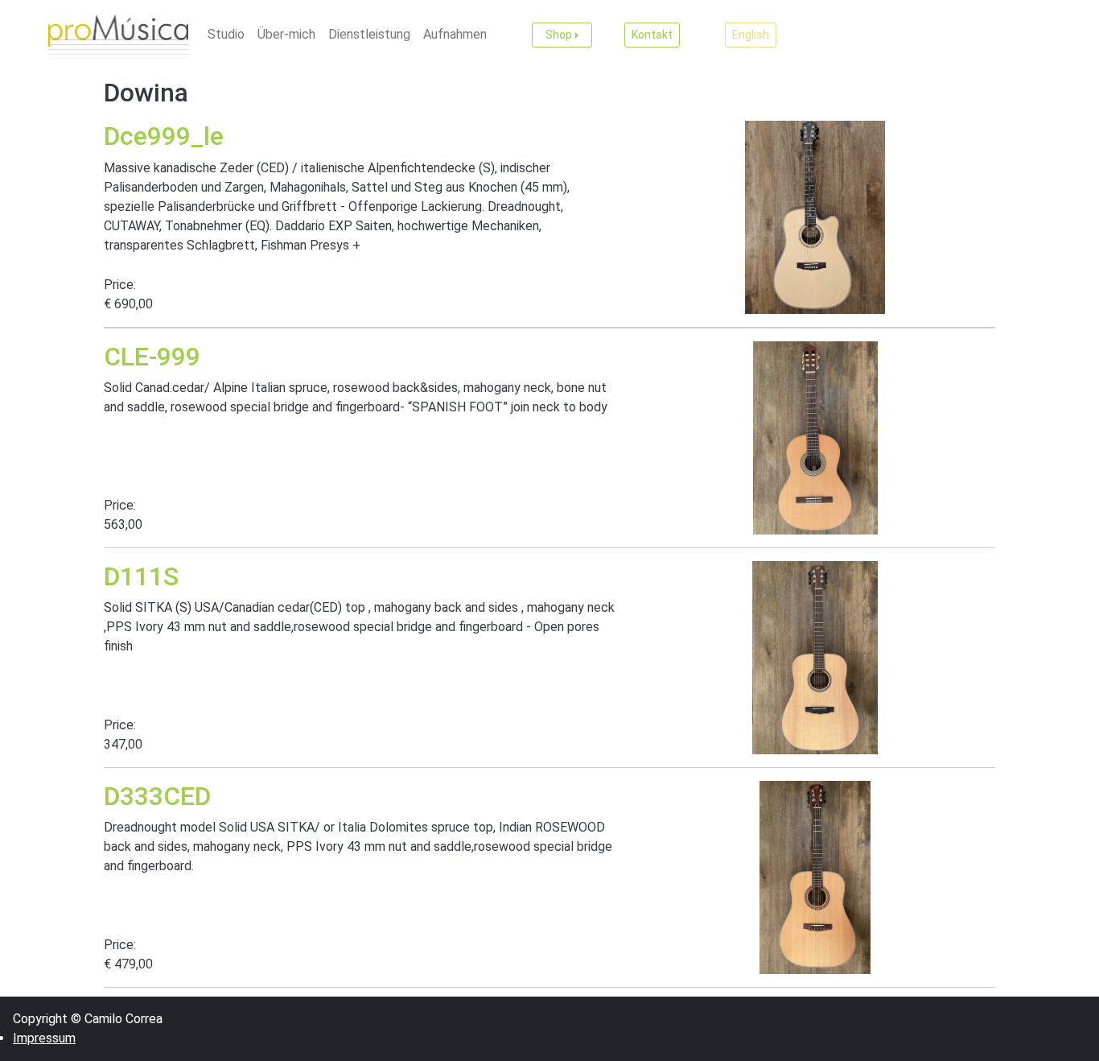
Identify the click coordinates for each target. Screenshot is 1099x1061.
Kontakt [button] (652, 34)
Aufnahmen (455, 34)
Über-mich (286, 34)
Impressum (44, 1038)
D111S (141, 576)
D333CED (157, 796)
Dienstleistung (369, 34)
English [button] (750, 34)
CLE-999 (152, 356)
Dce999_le (164, 136)
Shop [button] (558, 34)
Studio (226, 34)
